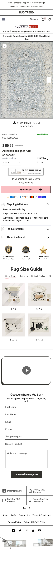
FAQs (13, 515)
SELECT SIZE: (8, 155)
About (5, 515)
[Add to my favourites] (46, 159)
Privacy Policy (14, 522)
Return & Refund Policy (34, 522)
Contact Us (24, 515)
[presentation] (4, 80)
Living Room (10, 276)
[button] (3, 19)
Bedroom (24, 276)
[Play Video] (26, 370)
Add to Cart (25, 189)
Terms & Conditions (41, 515)
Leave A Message (25, 474)
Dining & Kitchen (38, 276)
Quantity (41, 158)
